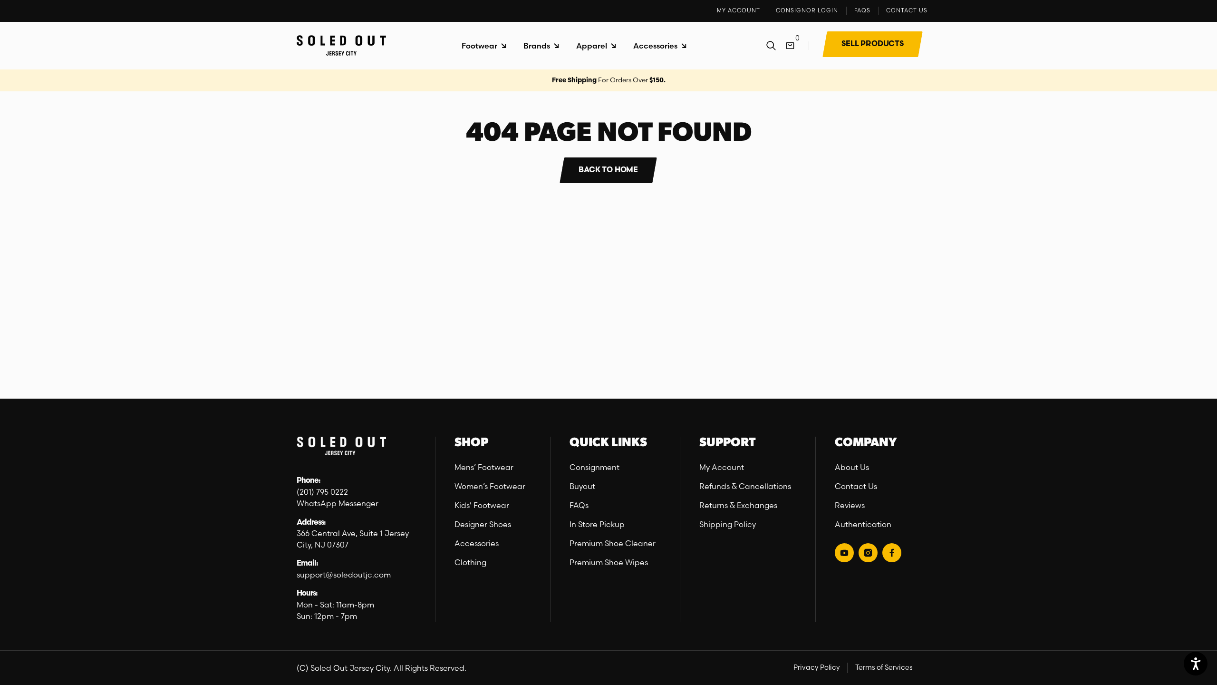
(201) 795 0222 (322, 492)
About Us (852, 467)
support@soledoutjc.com (344, 574)
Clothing (470, 562)
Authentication (863, 524)
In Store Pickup (597, 524)
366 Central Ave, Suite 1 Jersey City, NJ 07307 (353, 538)
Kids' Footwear (481, 505)
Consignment (594, 467)
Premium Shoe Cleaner (613, 543)
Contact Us (856, 486)
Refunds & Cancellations (745, 486)
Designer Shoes (482, 524)
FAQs (579, 505)
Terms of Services (884, 667)
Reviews (850, 505)
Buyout (582, 486)
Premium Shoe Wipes (609, 562)
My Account (721, 467)
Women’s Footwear (489, 486)
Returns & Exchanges (738, 505)
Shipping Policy (727, 524)
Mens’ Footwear (483, 467)
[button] (484, 45)
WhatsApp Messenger (337, 503)
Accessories (476, 543)
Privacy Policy (816, 667)
